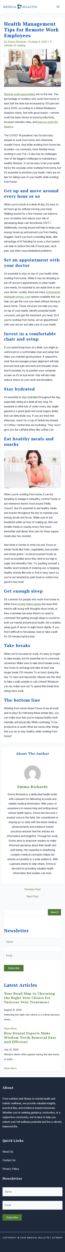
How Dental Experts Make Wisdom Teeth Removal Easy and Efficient (30, 1037)
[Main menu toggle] (58, 6)
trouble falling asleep (29, 604)
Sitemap (57, 1237)
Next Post (32, 896)
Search (54, 912)
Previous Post (32, 889)
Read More (10, 1028)
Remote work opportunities (19, 94)
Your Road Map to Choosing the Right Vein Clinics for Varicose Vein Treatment (29, 997)
